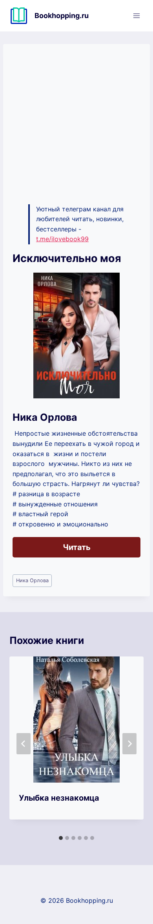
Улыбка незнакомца (59, 798)
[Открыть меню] (136, 15)
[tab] (61, 838)
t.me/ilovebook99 (62, 239)
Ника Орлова (32, 580)
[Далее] (129, 743)
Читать (77, 547)
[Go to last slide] (23, 743)
